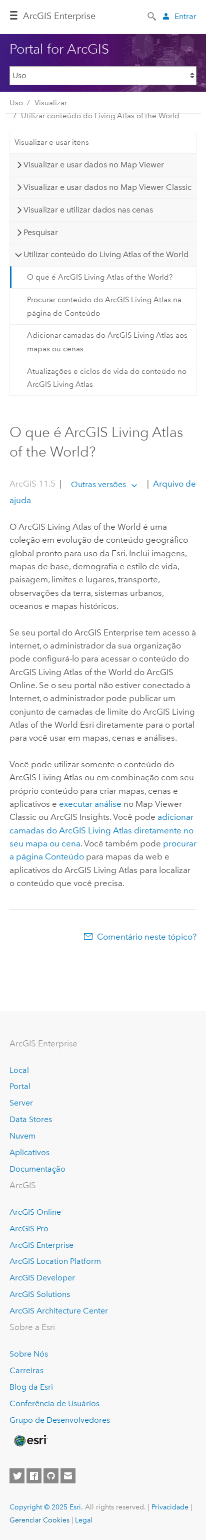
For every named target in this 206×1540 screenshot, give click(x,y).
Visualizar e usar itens (51, 142)
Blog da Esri (31, 1387)
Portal (20, 1086)
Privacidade (170, 1507)
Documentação (38, 1169)
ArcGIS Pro (29, 1228)
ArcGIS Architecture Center (59, 1310)
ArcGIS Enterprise (59, 16)
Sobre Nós (29, 1354)
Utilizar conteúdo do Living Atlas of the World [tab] (106, 254)
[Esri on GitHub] (51, 1475)
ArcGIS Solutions (40, 1294)
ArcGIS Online (35, 1212)
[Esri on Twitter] (17, 1475)
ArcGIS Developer (42, 1277)
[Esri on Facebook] (34, 1475)
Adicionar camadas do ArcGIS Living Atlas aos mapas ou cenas (107, 342)
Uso (16, 102)
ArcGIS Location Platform (55, 1261)
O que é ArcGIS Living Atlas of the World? (99, 277)
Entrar (185, 16)
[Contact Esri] (68, 1475)
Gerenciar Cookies (40, 1520)
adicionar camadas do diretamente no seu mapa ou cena (102, 830)
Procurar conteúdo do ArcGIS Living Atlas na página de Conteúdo (104, 306)
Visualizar (50, 102)
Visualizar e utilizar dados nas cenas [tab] (88, 209)
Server (21, 1103)
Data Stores (31, 1119)
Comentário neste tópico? (146, 937)
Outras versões (98, 484)
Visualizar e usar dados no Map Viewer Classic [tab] (108, 187)
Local (19, 1070)
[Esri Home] (30, 1440)
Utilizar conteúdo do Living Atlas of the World (100, 115)
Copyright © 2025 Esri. (46, 1507)
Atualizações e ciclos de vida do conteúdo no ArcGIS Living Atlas (106, 378)
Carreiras (27, 1370)
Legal (83, 1520)
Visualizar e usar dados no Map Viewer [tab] (94, 164)
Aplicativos (30, 1152)
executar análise (90, 804)
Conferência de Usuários (55, 1403)
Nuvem (23, 1136)
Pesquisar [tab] (41, 232)
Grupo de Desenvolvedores (60, 1420)
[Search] (152, 15)
